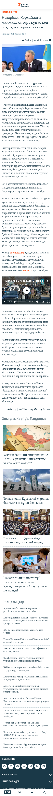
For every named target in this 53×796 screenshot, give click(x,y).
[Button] (26, 40)
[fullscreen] (48, 301)
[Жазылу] (43, 766)
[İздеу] (44, 792)
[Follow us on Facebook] (4, 766)
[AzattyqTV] (32, 792)
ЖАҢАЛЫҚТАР (10, 12)
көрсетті (28, 270)
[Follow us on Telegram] (30, 766)
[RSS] (37, 766)
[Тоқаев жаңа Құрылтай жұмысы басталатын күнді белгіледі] (26, 482)
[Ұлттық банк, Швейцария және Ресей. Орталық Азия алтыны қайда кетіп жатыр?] (26, 438)
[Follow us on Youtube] (17, 766)
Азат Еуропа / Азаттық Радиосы (23, 285)
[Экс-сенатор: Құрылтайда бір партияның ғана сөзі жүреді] (26, 522)
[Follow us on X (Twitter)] (11, 766)
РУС (19, 792)
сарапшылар (17, 253)
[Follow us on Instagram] (24, 766)
